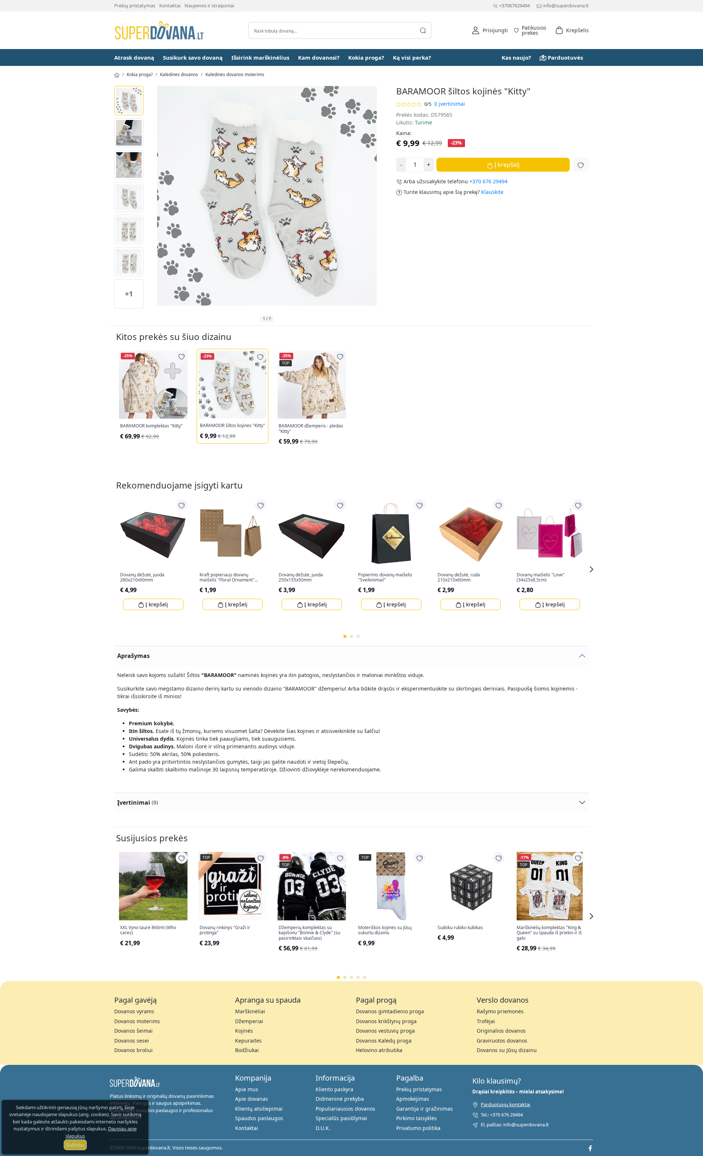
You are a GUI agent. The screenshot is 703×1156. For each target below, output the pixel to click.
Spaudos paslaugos (259, 1118)
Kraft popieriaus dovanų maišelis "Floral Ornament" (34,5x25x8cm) (227, 577)
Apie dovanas (251, 1098)
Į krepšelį (506, 165)
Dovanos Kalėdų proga (384, 1040)
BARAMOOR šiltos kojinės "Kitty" (232, 425)
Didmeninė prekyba (340, 1098)
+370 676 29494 (488, 181)
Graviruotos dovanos (502, 1040)
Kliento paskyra (334, 1089)
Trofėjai (486, 1021)
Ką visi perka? (412, 57)
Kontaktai (170, 5)
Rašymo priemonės (500, 1011)
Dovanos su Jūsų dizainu (507, 1050)
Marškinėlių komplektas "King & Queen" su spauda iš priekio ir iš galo (549, 933)
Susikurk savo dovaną (193, 57)
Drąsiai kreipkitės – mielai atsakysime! (518, 1091)
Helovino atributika (379, 1050)
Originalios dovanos (501, 1030)
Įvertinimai (137, 802)
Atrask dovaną (134, 57)
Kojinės (244, 1030)
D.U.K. (323, 1128)
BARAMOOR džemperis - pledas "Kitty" (311, 428)
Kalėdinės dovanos (179, 74)
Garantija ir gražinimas (424, 1108)
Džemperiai (249, 1021)
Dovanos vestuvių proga (385, 1030)
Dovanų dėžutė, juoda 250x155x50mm (301, 577)
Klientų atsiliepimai (259, 1108)
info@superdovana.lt (566, 5)
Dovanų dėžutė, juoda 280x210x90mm (142, 577)
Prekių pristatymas (134, 5)
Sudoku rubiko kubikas (460, 927)
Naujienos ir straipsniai (209, 5)
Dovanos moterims (137, 1021)
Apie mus (246, 1089)
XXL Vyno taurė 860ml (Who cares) (148, 930)
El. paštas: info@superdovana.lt (515, 1124)
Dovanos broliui (133, 1050)
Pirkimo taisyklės (416, 1118)
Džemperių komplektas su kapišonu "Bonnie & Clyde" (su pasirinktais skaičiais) (309, 933)
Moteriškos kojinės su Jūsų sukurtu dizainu (385, 930)
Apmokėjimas (412, 1098)
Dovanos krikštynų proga (386, 1021)
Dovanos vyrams (134, 1011)
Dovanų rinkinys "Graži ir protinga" (225, 930)
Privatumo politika (418, 1128)
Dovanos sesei (131, 1040)
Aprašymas (133, 656)
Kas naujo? (516, 57)
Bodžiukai (247, 1050)
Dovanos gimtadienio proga (390, 1011)
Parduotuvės (565, 57)
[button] (490, 30)
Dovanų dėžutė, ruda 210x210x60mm (459, 577)
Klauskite (492, 191)
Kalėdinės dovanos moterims (234, 74)
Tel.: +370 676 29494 (502, 1114)
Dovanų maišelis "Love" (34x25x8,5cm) (541, 577)
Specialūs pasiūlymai (341, 1118)
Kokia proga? (366, 57)
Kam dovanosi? (318, 57)
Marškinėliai (250, 1011)
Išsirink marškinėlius (260, 57)
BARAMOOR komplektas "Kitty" (151, 426)
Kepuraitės (248, 1040)
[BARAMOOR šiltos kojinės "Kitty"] (129, 100)
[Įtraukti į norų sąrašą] (581, 165)
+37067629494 (514, 5)
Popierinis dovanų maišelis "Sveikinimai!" (385, 577)
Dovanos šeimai (133, 1030)
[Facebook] (590, 1147)
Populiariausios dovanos (345, 1108)
